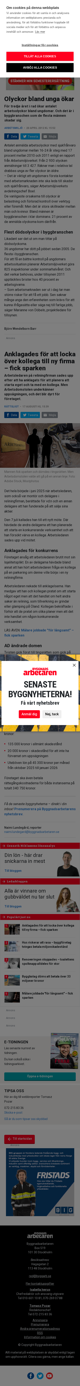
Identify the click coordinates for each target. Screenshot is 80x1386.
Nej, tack (52, 714)
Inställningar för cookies (40, 45)
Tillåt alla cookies (40, 56)
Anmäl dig (29, 714)
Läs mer (40, 31)
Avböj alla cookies (40, 67)
